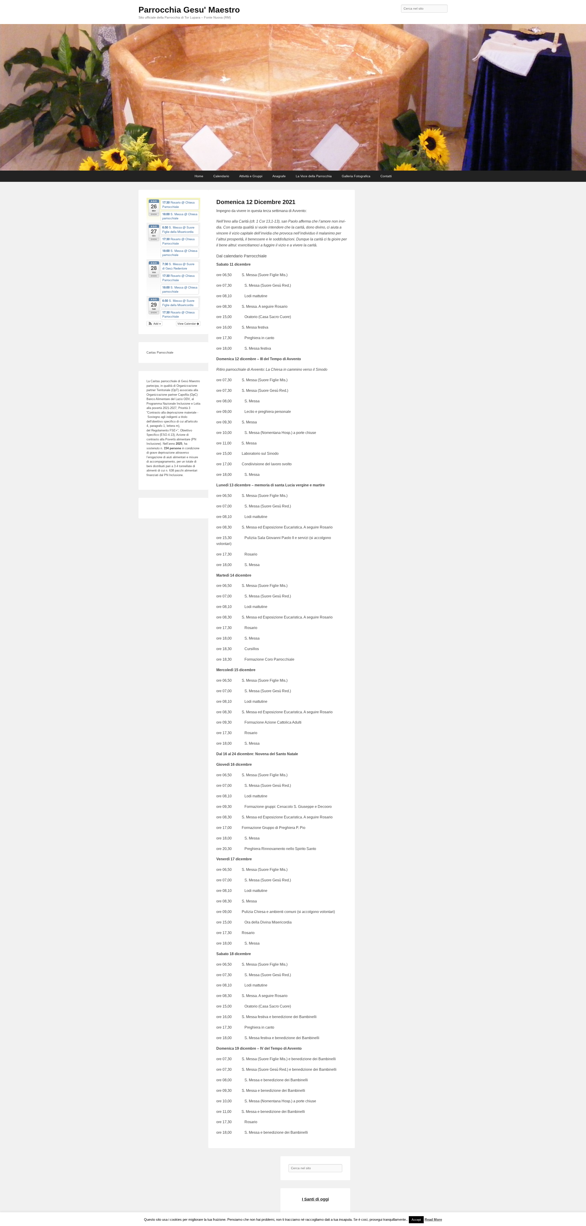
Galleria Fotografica (356, 176)
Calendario (221, 176)
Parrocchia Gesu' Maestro (189, 9)
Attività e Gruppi (250, 176)
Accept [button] (416, 1219)
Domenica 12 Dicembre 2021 (255, 202)
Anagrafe (279, 176)
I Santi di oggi (315, 1199)
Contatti (386, 176)
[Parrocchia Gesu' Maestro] (293, 97)
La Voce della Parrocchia (314, 176)
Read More (433, 1219)
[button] (154, 323)
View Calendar (187, 323)
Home (199, 176)
